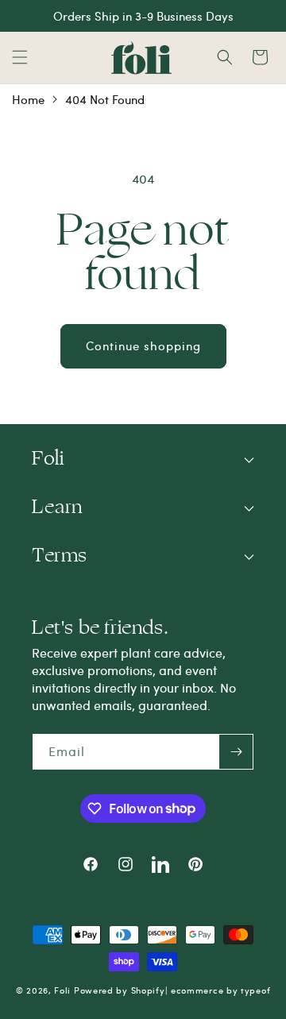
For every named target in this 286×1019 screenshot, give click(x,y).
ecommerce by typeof (220, 990)
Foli (62, 990)
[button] (19, 57)
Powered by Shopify (119, 990)
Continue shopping (143, 345)
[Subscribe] (235, 752)
